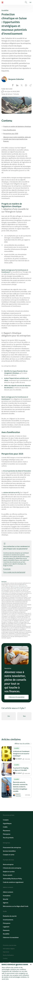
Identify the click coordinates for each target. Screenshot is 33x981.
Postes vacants (7, 875)
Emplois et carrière (9, 871)
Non (24, 716)
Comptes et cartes (8, 855)
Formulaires (6, 896)
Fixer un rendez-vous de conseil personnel (14, 572)
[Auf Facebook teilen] (13, 85)
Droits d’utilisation (8, 955)
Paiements (6, 930)
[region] (16, 972)
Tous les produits (8, 837)
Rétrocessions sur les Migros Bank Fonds (15, 906)
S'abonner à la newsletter (11, 937)
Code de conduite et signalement (13, 882)
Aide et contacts (8, 892)
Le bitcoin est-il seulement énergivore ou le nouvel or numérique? (21, 753)
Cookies (5, 958)
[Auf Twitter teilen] (22, 85)
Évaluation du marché (9, 916)
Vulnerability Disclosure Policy (12, 878)
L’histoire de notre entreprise (12, 868)
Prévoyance (6, 834)
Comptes (6, 820)
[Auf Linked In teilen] (17, 85)
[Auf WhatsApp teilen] (26, 85)
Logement (6, 927)
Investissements (8, 920)
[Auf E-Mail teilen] (30, 85)
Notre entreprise (8, 864)
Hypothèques (7, 823)
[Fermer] (31, 964)
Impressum (6, 952)
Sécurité (5, 899)
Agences (5, 903)
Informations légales (9, 948)
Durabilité (6, 934)
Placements (6, 830)
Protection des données (9, 945)
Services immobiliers (9, 851)
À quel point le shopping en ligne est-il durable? (20, 769)
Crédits (5, 827)
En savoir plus (7, 569)
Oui (9, 716)
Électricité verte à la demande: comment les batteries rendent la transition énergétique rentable (20, 786)
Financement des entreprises (12, 847)
